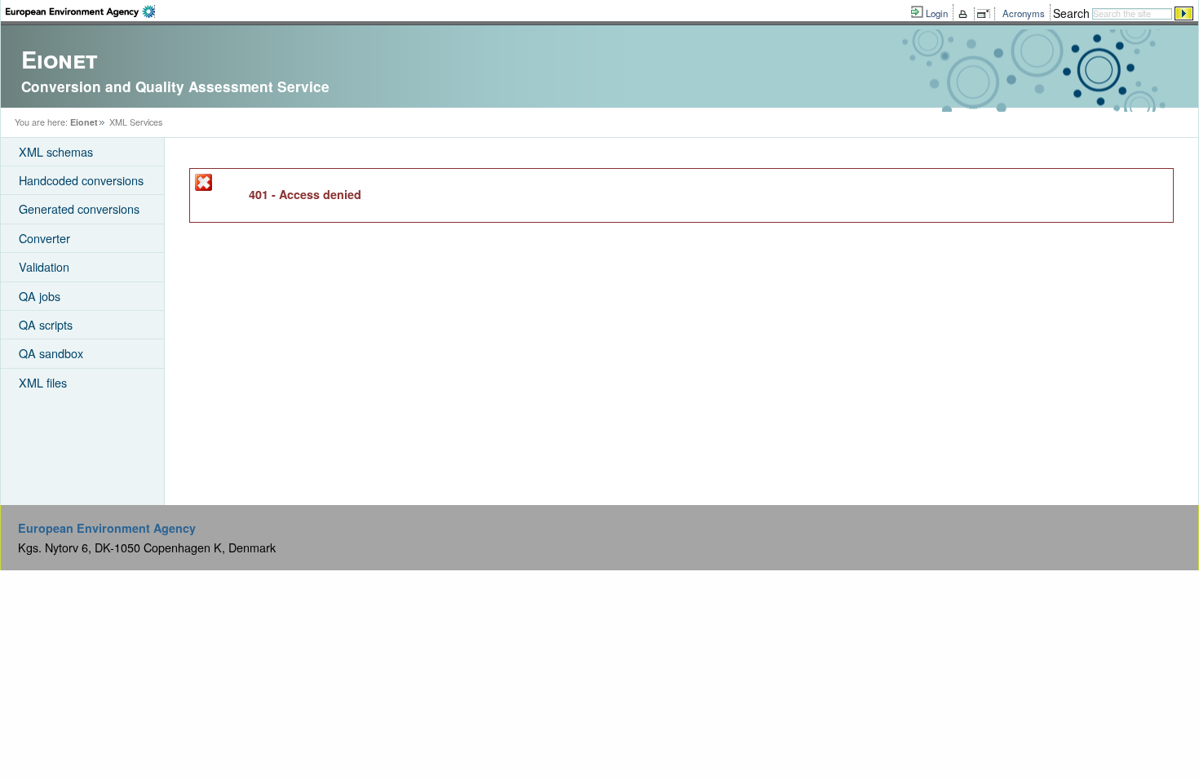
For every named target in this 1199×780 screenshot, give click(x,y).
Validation (44, 266)
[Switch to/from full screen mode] (986, 13)
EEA (80, 11)
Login (937, 13)
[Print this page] (965, 13)
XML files (43, 382)
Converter (44, 237)
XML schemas (56, 151)
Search (1071, 13)
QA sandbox (51, 352)
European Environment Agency (107, 528)
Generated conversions (79, 208)
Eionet (84, 122)
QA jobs (39, 295)
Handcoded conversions (81, 179)
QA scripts (46, 324)
